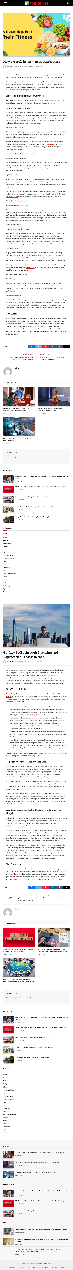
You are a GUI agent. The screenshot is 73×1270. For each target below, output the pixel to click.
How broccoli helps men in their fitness (53, 898)
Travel (5, 592)
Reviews (5, 577)
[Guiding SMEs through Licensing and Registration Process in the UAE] (36, 625)
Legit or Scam (7, 567)
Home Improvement (9, 558)
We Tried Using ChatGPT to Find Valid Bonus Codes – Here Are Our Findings (41, 1229)
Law (4, 564)
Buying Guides (7, 543)
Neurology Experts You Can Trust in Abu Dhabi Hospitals (17, 439)
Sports (5, 580)
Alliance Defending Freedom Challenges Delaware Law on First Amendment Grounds (41, 1240)
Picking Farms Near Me (9, 573)
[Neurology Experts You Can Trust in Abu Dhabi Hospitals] (19, 426)
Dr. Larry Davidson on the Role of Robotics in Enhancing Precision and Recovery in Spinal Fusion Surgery (39, 1250)
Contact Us (21, 1267)
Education (6, 546)
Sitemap (62, 1267)
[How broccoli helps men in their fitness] (36, 34)
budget (15, 877)
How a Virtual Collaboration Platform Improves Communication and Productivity (18, 980)
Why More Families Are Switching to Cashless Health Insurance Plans (16, 409)
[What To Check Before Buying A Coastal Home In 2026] (8, 509)
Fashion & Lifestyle (8, 549)
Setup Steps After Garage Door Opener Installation (32, 497)
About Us (12, 1267)
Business (5, 540)
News (4, 570)
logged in (16, 457)
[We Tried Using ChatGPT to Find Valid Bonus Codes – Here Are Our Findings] (8, 1231)
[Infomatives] (36, 3)
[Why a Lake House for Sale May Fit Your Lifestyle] (8, 519)
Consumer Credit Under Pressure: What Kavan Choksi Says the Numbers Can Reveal (41, 477)
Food (4, 552)
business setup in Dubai (33, 715)
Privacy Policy (54, 1267)
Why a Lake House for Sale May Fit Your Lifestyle (32, 517)
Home (4, 8)
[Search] (68, 3)
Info (4, 561)
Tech (4, 583)
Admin (10, 66)
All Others (6, 534)
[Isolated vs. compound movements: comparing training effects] (54, 396)
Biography (6, 537)
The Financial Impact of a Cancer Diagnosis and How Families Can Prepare (40, 487)
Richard (11, 662)
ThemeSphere (47, 1263)
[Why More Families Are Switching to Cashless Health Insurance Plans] (19, 396)
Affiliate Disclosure (31, 1267)
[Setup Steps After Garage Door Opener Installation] (8, 499)
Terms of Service (43, 1267)
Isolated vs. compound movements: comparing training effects (50, 409)
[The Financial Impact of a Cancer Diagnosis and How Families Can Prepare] (8, 489)
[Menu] (5, 3)
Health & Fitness (8, 555)
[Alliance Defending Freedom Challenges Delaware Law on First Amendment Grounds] (8, 1241)
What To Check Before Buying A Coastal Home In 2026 (34, 507)
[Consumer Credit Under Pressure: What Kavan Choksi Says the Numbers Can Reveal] (8, 478)
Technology (6, 586)
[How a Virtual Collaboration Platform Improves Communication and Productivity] (19, 967)
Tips (4, 589)
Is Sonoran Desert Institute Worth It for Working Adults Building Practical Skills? (53, 950)
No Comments (29, 66)
